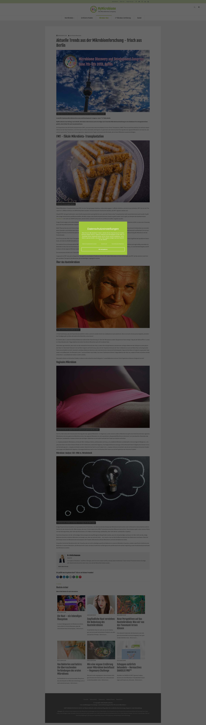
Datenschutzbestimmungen (89, 243)
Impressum (104, 243)
